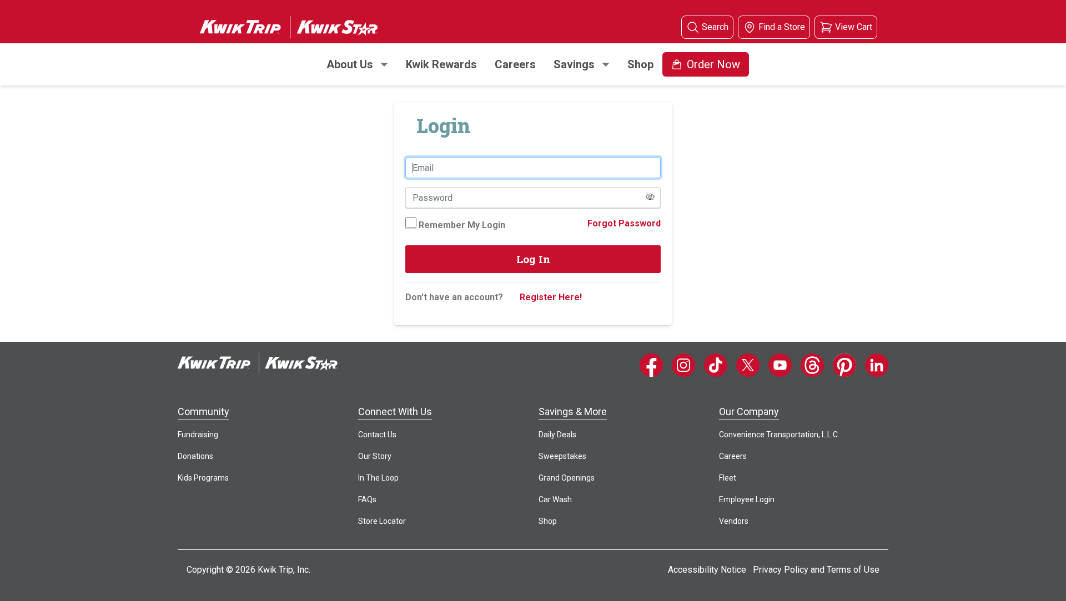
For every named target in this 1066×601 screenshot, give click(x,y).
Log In (533, 259)
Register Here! (551, 297)
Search (715, 27)
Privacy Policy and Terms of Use (816, 569)
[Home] (258, 363)
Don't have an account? (454, 297)
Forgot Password (624, 223)
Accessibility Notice (707, 569)
